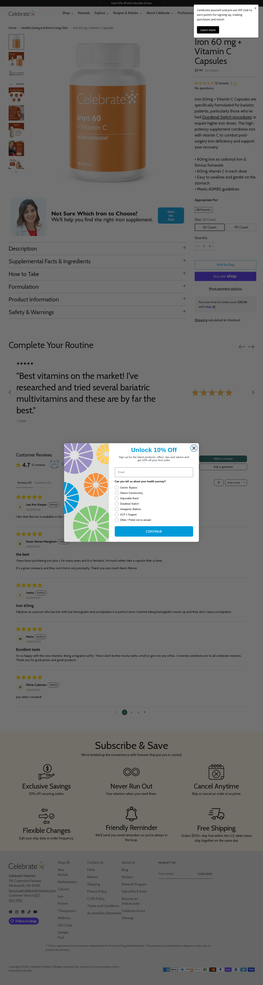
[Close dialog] (194, 448)
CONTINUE (154, 531)
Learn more (208, 30)
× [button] (255, 8)
